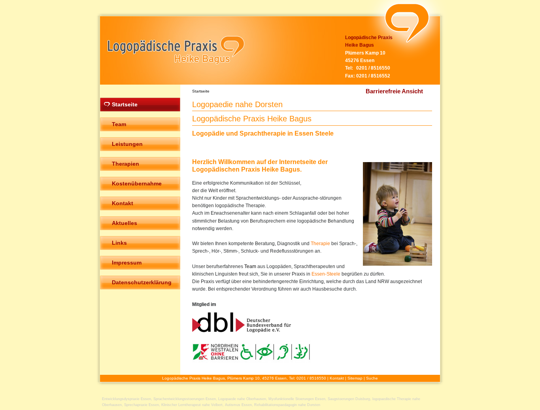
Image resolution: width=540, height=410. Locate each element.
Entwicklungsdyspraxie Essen (126, 399)
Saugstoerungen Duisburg (349, 399)
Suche (372, 378)
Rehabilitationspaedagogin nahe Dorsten (287, 405)
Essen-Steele (326, 274)
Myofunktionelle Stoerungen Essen (296, 399)
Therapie (320, 243)
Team (250, 266)
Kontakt (337, 378)
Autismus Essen (238, 405)
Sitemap (355, 378)
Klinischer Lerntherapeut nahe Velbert (192, 405)
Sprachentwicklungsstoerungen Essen (184, 399)
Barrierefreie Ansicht (394, 91)
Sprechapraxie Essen (141, 405)
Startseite (201, 91)
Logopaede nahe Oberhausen (242, 399)
